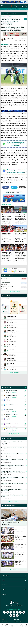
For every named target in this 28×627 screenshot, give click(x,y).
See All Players (14, 372)
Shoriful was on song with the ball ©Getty (20, 537)
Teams (20, 9)
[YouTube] (7, 612)
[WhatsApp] (20, 612)
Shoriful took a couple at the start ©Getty (20, 545)
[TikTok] (17, 612)
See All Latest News (14, 501)
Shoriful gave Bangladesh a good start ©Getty (11, 522)
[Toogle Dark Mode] (22, 6)
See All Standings (13, 433)
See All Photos (14, 569)
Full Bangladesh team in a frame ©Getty (20, 562)
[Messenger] (23, 612)
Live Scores (9, 9)
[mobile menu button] (2, 6)
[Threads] (17, 615)
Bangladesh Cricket (11, 13)
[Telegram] (14, 615)
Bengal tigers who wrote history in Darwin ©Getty (19, 553)
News (15, 9)
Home (2, 9)
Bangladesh (5, 44)
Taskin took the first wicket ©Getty (20, 528)
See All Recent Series (15, 291)
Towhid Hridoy (19, 192)
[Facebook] (4, 612)
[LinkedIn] (10, 615)
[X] (14, 612)
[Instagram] (10, 612)
